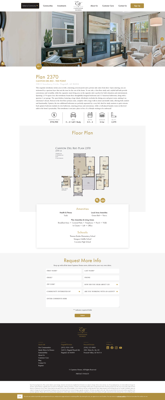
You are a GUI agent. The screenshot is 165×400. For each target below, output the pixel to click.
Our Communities (44, 347)
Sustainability (42, 353)
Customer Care (108, 5)
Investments (61, 5)
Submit (82, 315)
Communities (48, 5)
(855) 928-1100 (67, 347)
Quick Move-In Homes (46, 350)
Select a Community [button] (29, 5)
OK (20, 396)
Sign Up (137, 5)
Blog (39, 360)
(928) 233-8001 (90, 347)
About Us (94, 5)
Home (78, 6)
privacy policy (121, 396)
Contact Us (122, 5)
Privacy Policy (82, 374)
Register (41, 366)
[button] (3, 39)
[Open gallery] (3, 64)
